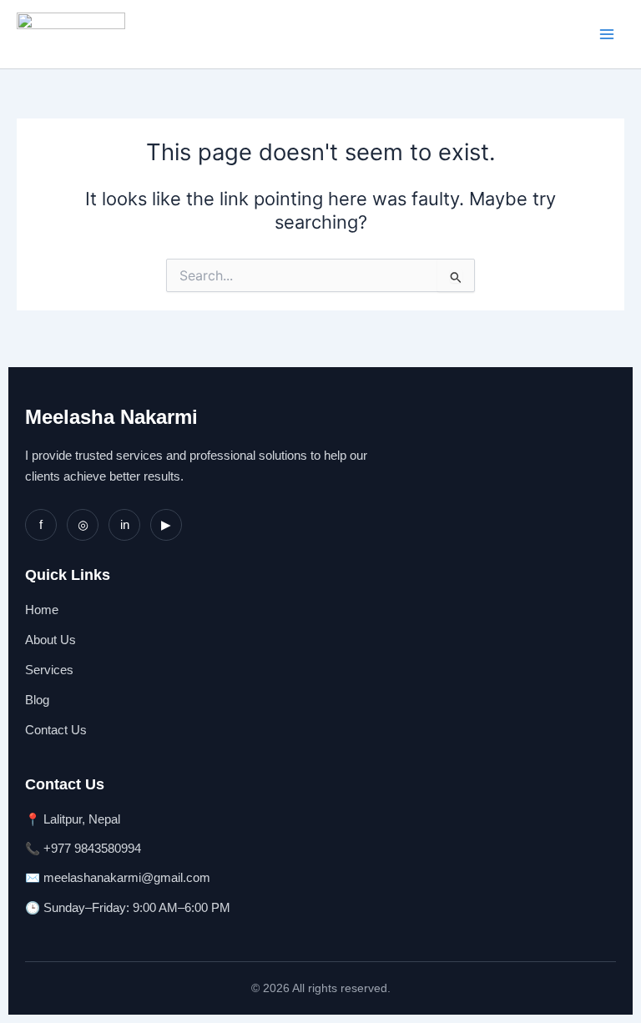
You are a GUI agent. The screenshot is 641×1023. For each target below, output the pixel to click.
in (124, 525)
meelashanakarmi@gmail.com (126, 877)
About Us (50, 640)
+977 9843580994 (92, 848)
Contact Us (56, 730)
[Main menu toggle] (606, 34)
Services (49, 670)
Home (41, 610)
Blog (37, 700)
